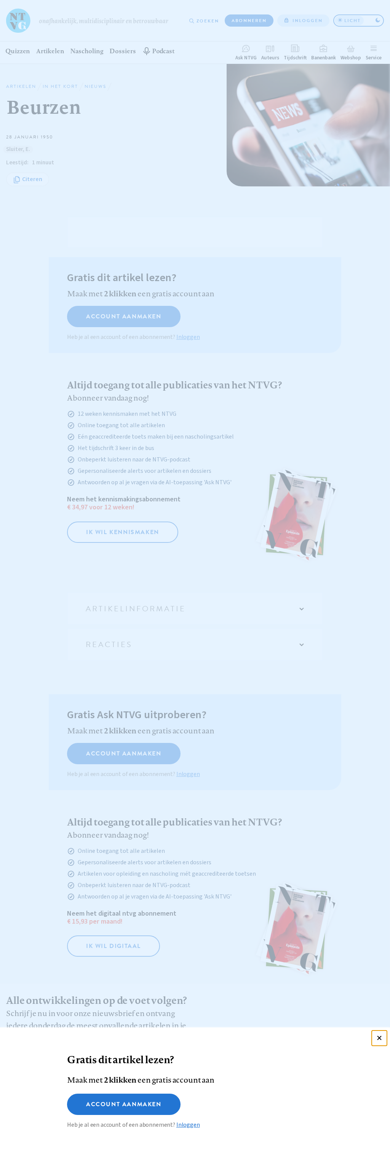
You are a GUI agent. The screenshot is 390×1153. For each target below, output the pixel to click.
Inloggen (188, 1125)
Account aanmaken (123, 1104)
